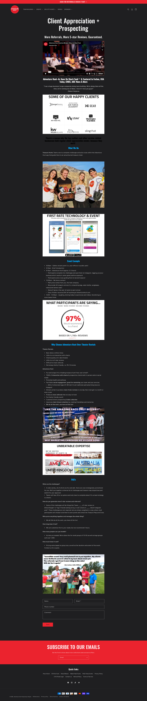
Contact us (68, 676)
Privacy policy (44, 696)
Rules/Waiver (65, 674)
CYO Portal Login (59, 676)
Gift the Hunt (55, 674)
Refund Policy (78, 676)
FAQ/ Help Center (87, 674)
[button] (28, 9)
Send (47, 624)
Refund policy (36, 696)
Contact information (64, 696)
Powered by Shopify (26, 696)
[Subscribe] (87, 658)
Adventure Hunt (17, 696)
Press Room (46, 674)
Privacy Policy (99, 674)
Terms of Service (88, 676)
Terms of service (54, 696)
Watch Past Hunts (75, 674)
